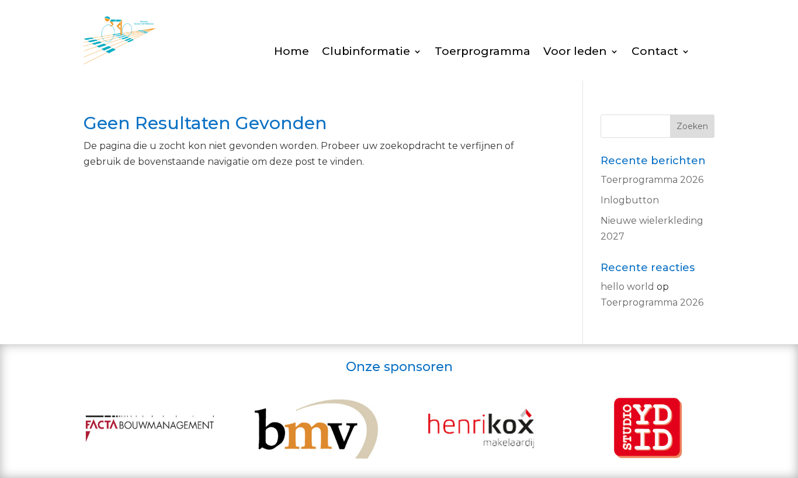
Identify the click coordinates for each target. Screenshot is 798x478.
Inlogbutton (630, 200)
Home (291, 52)
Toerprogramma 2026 (652, 179)
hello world (627, 286)
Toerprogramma (482, 52)
